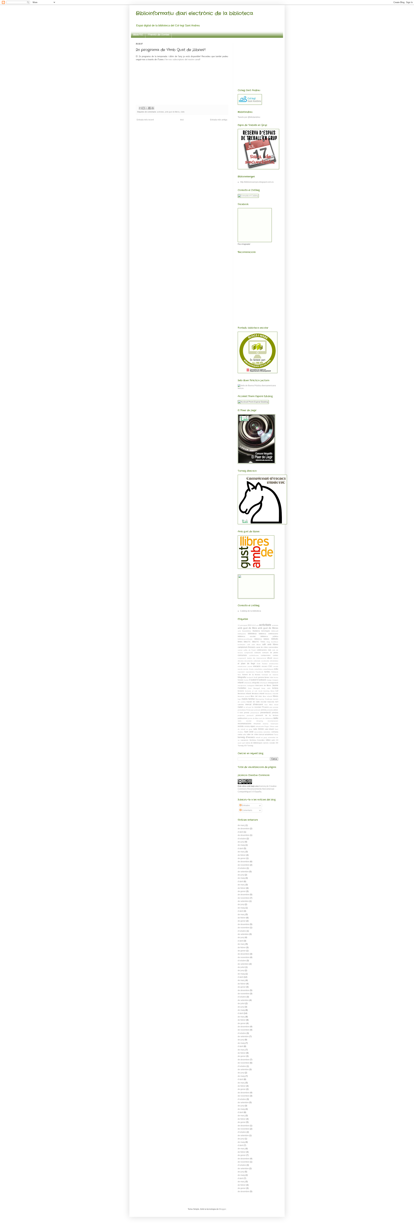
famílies (267, 672)
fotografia (242, 677)
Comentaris (246, 810)
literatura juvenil (244, 696)
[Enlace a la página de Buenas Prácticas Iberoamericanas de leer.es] (258, 388)
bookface (274, 642)
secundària (258, 732)
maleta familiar (248, 699)
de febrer (242, 855)
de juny (241, 842)
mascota (270, 702)
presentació (265, 712)
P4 (263, 707)
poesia (263, 710)
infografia (255, 683)
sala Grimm (258, 729)
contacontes (266, 655)
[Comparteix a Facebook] (149, 108)
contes (275, 655)
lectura (275, 688)
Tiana (276, 734)
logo (239, 699)
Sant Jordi (249, 732)
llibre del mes (256, 696)
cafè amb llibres (270, 644)
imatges (275, 680)
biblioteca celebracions (268, 634)
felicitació (274, 672)
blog (268, 642)
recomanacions (244, 723)
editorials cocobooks (261, 661)
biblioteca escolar (247, 636)
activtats (275, 625)
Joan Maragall (254, 688)
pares (266, 707)
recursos (257, 724)
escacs (256, 666)
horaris (240, 680)
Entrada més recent (145, 120)
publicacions (242, 718)
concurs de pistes (270, 653)
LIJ (277, 691)
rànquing (259, 721)
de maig (241, 845)
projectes (241, 715)
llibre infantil (267, 696)
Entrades (245, 805)
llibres (275, 696)
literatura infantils (271, 693)
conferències (254, 655)
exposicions (250, 672)
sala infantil (269, 729)
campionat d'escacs (246, 647)
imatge (269, 680)
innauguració (273, 683)
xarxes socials (269, 743)
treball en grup (261, 737)
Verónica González (257, 740)
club (269, 650)
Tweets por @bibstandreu (249, 117)
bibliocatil (274, 631)
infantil (241, 682)
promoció (250, 715)
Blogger (222, 1209)
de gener (242, 858)
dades (249, 658)
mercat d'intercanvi (254, 704)
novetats (257, 707)
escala (275, 666)
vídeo (268, 740)
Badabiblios (246, 631)
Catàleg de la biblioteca (250, 611)
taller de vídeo (252, 734)
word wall (241, 743)
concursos (242, 655)
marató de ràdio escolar (256, 702)
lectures (241, 691)
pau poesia (274, 707)
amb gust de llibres (172, 112)
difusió (269, 658)
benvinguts (265, 631)
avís (239, 631)
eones (250, 666)
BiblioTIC (138, 34)
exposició (241, 672)
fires (239, 675)
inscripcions (242, 685)
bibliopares (242, 634)
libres (272, 691)
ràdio (183, 112)
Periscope (250, 710)
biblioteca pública (269, 636)
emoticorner (242, 666)
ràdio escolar (244, 721)
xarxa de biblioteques (254, 743)
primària (275, 713)
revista (241, 726)
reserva (265, 724)
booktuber (241, 644)
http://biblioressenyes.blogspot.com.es (257, 182)
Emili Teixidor (262, 664)
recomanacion (273, 721)
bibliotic (266, 639)
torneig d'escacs (246, 737)
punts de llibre (253, 718)
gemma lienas (263, 677)
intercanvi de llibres (263, 685)
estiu (276, 669)
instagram (251, 685)
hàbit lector (274, 677)
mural (276, 704)
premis (246, 713)
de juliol (241, 967)
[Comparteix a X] (146, 108)
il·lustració (261, 680)
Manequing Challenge (264, 699)
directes (241, 661)
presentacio (255, 713)
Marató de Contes (158, 34)
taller (244, 734)
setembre (266, 732)
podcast (257, 710)
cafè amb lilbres (254, 644)
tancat (261, 734)
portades (270, 710)
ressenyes (274, 724)
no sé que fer (248, 707)
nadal (240, 707)
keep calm (265, 688)
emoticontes (273, 664)
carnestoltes (273, 647)
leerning (266, 691)
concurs (257, 653)
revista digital (249, 726)
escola (240, 669)
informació (263, 683)
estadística (258, 669)
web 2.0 (275, 740)
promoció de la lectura (267, 715)
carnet (240, 650)
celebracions (262, 650)
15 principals (242, 625)
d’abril (240, 832)
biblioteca (252, 633)
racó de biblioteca (265, 718)
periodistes (242, 710)
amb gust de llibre (247, 628)
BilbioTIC (247, 642)
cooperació (242, 658)
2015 (254, 625)
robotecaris (260, 726)
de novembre (243, 865)
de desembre (243, 828)
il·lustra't (252, 680)
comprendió (248, 653)
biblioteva (258, 639)
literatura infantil (258, 693)
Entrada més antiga (218, 120)
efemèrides (274, 661)
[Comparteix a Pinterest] (152, 108)
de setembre (243, 871)
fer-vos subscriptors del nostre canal (182, 59)
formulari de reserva (270, 675)
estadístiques (268, 669)
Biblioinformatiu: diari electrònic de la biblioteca (194, 13)
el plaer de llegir (246, 663)
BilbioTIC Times (258, 642)
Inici (182, 120)
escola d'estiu (248, 669)
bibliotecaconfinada (245, 639)
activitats (160, 112)
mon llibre (268, 704)
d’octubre (242, 838)
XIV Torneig (248, 746)
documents (248, 661)
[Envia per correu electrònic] (140, 108)
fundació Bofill (252, 677)
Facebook (259, 672)
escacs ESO (267, 666)
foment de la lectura (251, 675)
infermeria (247, 683)
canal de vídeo (262, 647)
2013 (249, 625)
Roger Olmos (269, 726)
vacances (244, 740)
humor (246, 680)
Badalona (256, 631)
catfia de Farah (249, 650)
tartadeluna (269, 734)
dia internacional (259, 658)
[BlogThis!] (143, 108)
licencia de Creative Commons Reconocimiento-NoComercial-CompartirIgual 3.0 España (257, 789)
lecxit (260, 691)
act (257, 625)
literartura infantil (244, 693)
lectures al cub (251, 691)
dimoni (275, 658)
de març (241, 825)
